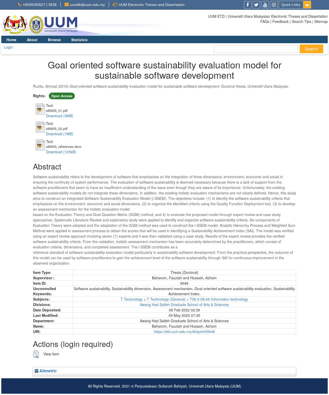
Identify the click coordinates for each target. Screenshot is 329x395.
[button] (36, 354)
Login (8, 47)
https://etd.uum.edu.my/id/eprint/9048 (184, 331)
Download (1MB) (59, 133)
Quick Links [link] (290, 5)
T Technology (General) (166, 299)
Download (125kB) (61, 151)
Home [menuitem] (11, 39)
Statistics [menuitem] (79, 39)
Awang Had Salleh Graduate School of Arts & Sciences (184, 304)
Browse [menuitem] (54, 39)
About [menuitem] (32, 39)
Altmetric (47, 371)
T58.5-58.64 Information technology (219, 299)
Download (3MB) (59, 115)
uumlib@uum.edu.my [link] (87, 5)
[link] (247, 4)
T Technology (132, 299)
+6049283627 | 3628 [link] (40, 5)
